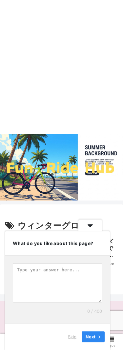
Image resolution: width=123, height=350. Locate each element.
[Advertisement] (61, 69)
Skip (72, 336)
